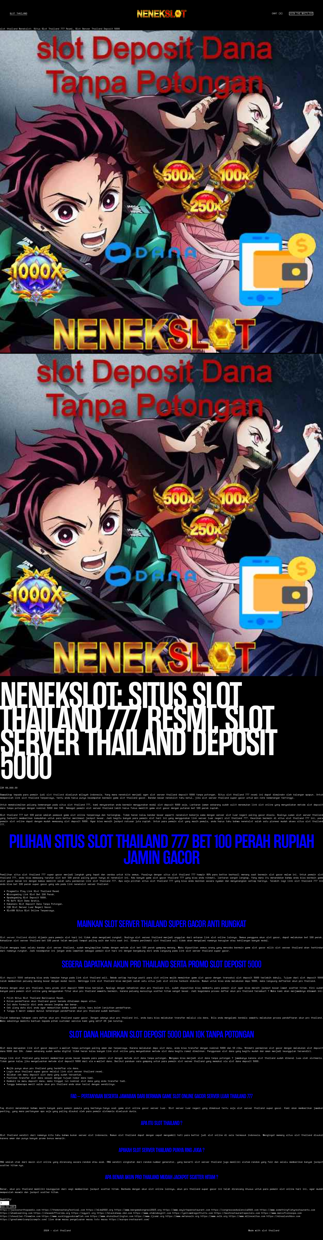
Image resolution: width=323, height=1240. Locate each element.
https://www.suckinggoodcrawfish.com (65, 1216)
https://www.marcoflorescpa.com (281, 1213)
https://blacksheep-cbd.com (114, 1213)
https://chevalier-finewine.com (20, 1216)
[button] (8, 1206)
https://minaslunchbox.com (283, 1216)
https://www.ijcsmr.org (149, 1216)
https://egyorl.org (83, 1213)
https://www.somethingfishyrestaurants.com (287, 1209)
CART (277, 13)
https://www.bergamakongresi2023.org (138, 1209)
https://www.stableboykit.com (152, 1213)
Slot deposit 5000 (11, 977)
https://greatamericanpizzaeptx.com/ (23, 1219)
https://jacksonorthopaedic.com (20, 1209)
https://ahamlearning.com (16, 1213)
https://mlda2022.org (99, 1209)
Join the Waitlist (301, 13)
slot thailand (18, 13)
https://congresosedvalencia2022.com (234, 1209)
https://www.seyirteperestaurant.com (186, 1209)
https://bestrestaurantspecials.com (237, 1213)
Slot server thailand (13, 937)
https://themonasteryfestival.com (63, 1209)
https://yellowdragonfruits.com (192, 1213)
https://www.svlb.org (214, 1216)
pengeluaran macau (81, 1219)
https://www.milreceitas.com (247, 1216)
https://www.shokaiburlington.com (111, 1216)
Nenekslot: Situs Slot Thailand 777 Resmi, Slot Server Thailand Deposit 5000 (69, 28)
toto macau (101, 1219)
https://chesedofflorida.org (52, 1213)
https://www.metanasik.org (182, 1216)
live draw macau (58, 1219)
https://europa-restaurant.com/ (129, 1219)
